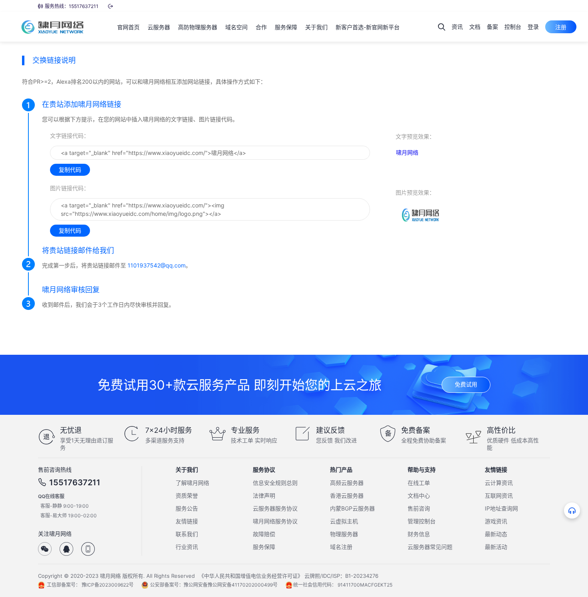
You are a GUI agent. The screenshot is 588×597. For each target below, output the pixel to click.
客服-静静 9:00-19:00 (64, 506)
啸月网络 (407, 152)
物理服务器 (344, 534)
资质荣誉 (187, 495)
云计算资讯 (499, 482)
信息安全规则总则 (275, 482)
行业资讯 (187, 546)
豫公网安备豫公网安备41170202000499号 (231, 585)
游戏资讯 (496, 521)
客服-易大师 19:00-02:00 (68, 516)
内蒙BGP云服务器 (352, 508)
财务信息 (419, 534)
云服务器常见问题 (430, 546)
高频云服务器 (347, 482)
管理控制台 (422, 521)
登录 (533, 26)
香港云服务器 (347, 495)
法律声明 (264, 495)
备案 (492, 26)
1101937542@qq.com (157, 265)
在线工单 (419, 482)
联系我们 (187, 534)
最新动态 (496, 534)
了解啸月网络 (192, 482)
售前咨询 (419, 508)
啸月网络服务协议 (275, 521)
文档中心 (419, 495)
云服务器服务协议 (275, 508)
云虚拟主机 (344, 521)
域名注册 (341, 546)
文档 (474, 26)
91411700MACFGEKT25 (365, 585)
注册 (560, 27)
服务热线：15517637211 (71, 6)
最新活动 (496, 546)
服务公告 (187, 508)
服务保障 (264, 546)
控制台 (512, 26)
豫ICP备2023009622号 (108, 585)
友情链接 (187, 521)
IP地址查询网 (501, 508)
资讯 (457, 26)
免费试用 (466, 384)
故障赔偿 (264, 534)
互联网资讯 (499, 495)
